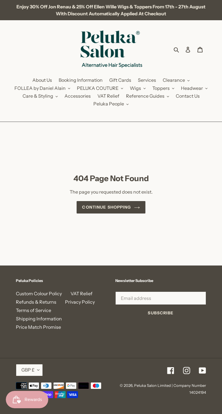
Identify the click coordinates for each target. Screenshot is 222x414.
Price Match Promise (38, 327)
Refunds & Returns (36, 302)
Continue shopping (106, 207)
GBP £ (27, 370)
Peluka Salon (145, 385)
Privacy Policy (80, 302)
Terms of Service (33, 310)
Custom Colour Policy (39, 293)
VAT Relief (81, 293)
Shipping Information (39, 319)
